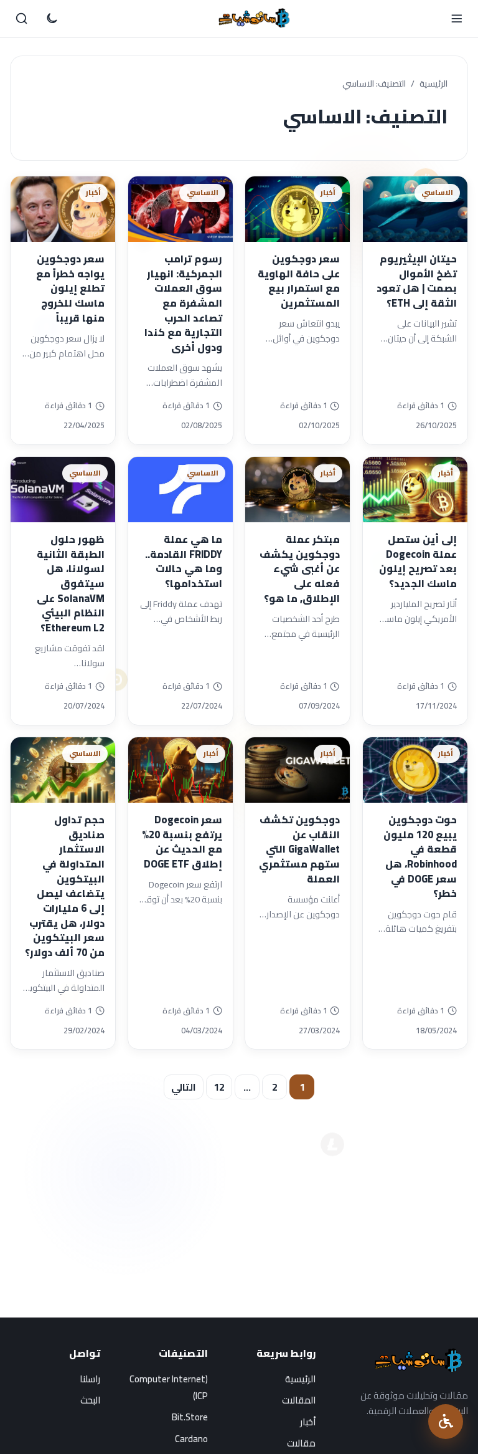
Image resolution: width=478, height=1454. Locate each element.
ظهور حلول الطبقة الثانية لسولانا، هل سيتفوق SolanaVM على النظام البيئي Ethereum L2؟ (71, 583)
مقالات (301, 1443)
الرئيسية (433, 84)
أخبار (308, 1422)
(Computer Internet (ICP (168, 1387)
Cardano (191, 1439)
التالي (183, 1087)
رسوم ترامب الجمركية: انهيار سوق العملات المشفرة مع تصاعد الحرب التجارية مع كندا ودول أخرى (183, 302)
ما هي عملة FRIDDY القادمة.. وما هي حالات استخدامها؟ (183, 561)
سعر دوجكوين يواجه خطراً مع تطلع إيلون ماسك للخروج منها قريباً (70, 288)
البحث (90, 1400)
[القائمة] (456, 19)
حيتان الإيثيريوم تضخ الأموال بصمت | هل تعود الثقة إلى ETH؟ (417, 280)
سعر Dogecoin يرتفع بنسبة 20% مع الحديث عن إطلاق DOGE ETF (182, 841)
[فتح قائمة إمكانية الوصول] (445, 1421)
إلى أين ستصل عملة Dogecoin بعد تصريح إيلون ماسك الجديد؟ (418, 561)
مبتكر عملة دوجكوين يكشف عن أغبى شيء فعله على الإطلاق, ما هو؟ (300, 569)
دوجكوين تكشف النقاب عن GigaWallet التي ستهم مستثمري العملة (299, 849)
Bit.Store (190, 1417)
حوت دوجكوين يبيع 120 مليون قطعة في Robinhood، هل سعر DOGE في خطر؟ (420, 856)
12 (219, 1087)
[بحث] (22, 19)
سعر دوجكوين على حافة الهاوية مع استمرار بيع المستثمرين (299, 280)
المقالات (299, 1400)
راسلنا (90, 1379)
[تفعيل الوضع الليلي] (52, 19)
